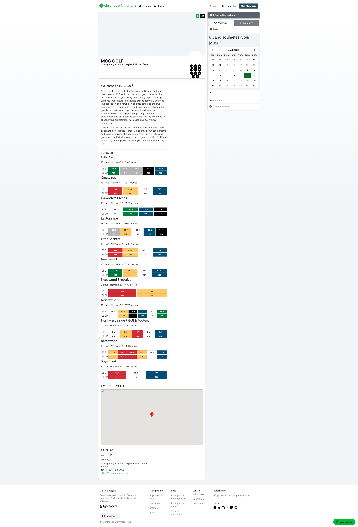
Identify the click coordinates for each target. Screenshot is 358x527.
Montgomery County (112, 64)
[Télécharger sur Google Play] (239, 495)
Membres (248, 23)
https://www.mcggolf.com (114, 473)
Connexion (198, 498)
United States (142, 64)
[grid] (233, 67)
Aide (152, 512)
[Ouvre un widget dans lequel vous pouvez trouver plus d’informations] (344, 522)
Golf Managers (248, 6)
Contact (154, 507)
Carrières (155, 503)
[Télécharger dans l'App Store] (220, 495)
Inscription (197, 503)
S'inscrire (214, 6)
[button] (103, 34)
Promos (146, 6)
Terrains (161, 6)
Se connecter (229, 6)
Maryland (129, 64)
